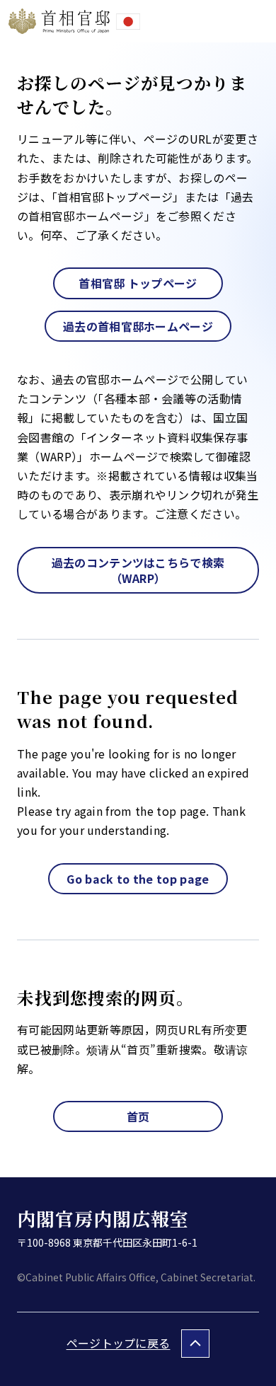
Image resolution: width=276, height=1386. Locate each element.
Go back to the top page (138, 878)
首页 (138, 1116)
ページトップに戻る (119, 1342)
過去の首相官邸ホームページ (138, 326)
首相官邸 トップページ (138, 283)
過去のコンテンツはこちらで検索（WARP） (138, 570)
